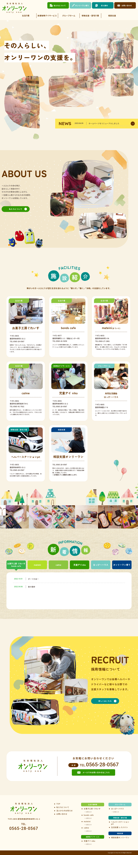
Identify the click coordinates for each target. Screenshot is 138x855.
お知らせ (89, 812)
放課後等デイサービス (47, 15)
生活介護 (25, 15)
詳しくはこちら (105, 701)
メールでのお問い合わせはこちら (96, 772)
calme (58, 564)
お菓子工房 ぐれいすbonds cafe (16, 564)
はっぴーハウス (100, 564)
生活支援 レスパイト (119, 827)
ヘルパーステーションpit (120, 823)
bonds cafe (89, 815)
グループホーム (68, 15)
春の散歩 (31, 586)
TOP (58, 804)
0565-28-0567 (102, 764)
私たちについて (15, 209)
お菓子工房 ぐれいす (92, 809)
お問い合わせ (61, 814)
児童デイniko (79, 564)
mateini (37, 564)
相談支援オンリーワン (120, 837)
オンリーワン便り (121, 564)
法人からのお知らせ (64, 811)
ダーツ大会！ (33, 579)
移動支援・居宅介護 (90, 15)
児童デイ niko (89, 841)
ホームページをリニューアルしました (104, 123)
